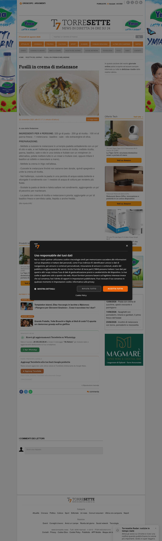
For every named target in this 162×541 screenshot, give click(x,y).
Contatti (137, 50)
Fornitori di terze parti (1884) (86, 269)
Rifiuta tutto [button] (89, 289)
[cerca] (139, 36)
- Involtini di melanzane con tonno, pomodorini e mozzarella (122, 323)
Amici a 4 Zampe (55, 50)
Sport (73, 44)
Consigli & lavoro (56, 523)
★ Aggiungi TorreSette (32, 371)
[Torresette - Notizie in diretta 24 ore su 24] (81, 500)
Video (127, 50)
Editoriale (75, 513)
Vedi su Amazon (124, 160)
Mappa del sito (108, 532)
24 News (84, 44)
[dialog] (81, 270)
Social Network (91, 50)
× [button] (127, 246)
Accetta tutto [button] (115, 289)
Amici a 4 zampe (71, 523)
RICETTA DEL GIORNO (34, 57)
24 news (83, 513)
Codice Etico (63, 532)
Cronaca (38, 44)
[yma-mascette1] (133, 25)
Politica (50, 44)
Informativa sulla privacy (83, 281)
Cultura (62, 44)
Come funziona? (26, 379)
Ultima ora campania (113, 513)
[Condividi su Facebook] (21, 392)
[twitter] (132, 2)
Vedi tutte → (138, 117)
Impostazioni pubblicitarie (83, 278)
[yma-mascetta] (29, 25)
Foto (119, 50)
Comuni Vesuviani (100, 44)
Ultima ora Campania (121, 44)
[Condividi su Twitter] (26, 392)
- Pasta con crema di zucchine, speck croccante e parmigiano (120, 304)
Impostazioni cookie (63, 281)
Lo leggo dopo (92, 119)
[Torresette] (81, 24)
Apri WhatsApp (30, 349)
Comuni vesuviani (96, 513)
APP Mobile (96, 532)
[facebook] (128, 2)
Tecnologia (107, 50)
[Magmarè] (124, 350)
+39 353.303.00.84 (39, 342)
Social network (102, 523)
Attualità (25, 44)
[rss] (140, 2)
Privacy (53, 532)
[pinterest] (136, 2)
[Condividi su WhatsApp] (30, 392)
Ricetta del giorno (73, 50)
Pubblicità (86, 532)
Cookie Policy (75, 532)
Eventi (23, 50)
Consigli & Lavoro (37, 50)
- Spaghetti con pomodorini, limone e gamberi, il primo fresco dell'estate (123, 314)
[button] (44, 288)
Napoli (138, 44)
